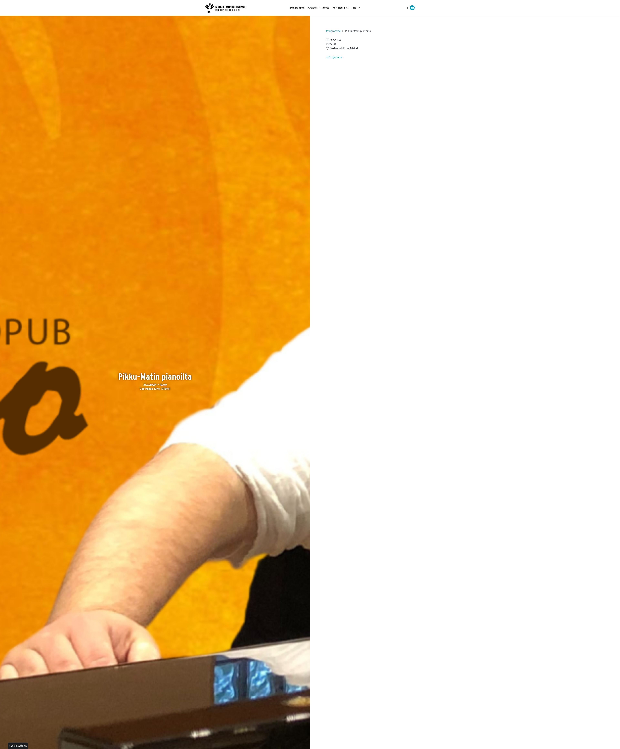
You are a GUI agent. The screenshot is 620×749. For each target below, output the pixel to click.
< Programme (334, 57)
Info (354, 7)
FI (407, 7)
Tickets (324, 7)
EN (412, 7)
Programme (297, 7)
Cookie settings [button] (18, 745)
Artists (312, 7)
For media (339, 7)
